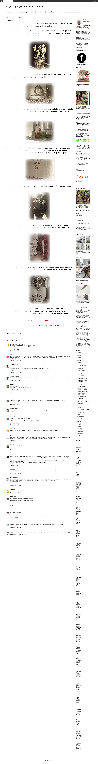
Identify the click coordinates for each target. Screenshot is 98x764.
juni (79, 424)
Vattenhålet (85, 341)
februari (79, 431)
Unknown (11, 428)
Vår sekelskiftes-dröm (14, 408)
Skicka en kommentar (12, 529)
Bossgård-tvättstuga (79, 318)
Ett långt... (78, 603)
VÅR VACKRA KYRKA (82, 391)
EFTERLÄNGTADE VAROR (83, 409)
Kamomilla (12, 489)
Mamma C (12, 354)
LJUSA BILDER (81, 367)
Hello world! (78, 544)
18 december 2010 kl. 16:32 (15, 492)
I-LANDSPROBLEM (82, 370)
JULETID (85, 332)
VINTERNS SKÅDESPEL (83, 389)
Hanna (11, 444)
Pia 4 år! (77, 590)
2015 (78, 354)
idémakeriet (78, 730)
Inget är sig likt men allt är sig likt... (78, 494)
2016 (78, 352)
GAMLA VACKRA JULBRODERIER (82, 405)
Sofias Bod (78, 511)
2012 (78, 359)
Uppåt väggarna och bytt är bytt (78, 445)
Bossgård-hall (85, 313)
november (80, 416)
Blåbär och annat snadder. (78, 475)
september (80, 419)
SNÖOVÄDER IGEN (82, 396)
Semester (83, 338)
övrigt (77, 346)
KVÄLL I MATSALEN (82, 399)
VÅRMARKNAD (78, 344)
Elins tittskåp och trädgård (78, 748)
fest (79, 323)
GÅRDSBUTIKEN (81, 326)
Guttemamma (12, 522)
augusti (79, 421)
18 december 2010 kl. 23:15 (15, 527)
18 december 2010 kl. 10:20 (15, 372)
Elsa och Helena (13, 364)
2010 (78, 362)
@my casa (78, 577)
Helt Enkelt (78, 543)
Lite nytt (77, 470)
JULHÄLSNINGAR (81, 386)
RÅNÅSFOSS (78, 477)
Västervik (84, 344)
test (82, 339)
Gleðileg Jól (78, 699)
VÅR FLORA (86, 343)
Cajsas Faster (12, 416)
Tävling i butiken (79, 340)
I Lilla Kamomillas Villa (78, 655)
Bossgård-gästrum (79, 312)
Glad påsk (78, 616)
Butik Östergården (78, 635)
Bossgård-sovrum (84, 316)
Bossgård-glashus (85, 311)
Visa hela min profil (79, 47)
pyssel (82, 337)
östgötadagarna (86, 345)
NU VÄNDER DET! (81, 377)
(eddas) (11, 398)
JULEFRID (80, 373)
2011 (78, 360)
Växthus (88, 344)
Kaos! (77, 657)
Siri (87, 338)
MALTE (77, 334)
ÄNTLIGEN (80, 414)
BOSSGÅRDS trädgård (82, 320)
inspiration (86, 328)
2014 (78, 355)
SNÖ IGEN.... (80, 403)
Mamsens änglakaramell (78, 518)
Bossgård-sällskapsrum (80, 317)
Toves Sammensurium (78, 536)
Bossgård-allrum (82, 309)
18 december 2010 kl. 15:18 (15, 473)
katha (11, 342)
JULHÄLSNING (81, 375)
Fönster (88, 323)
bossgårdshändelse (79, 321)
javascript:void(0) (78, 332)
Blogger (53, 760)
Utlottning (78, 341)
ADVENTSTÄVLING (82, 407)
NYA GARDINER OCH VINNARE (82, 381)
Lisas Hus (78, 442)
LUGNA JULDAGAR (82, 372)
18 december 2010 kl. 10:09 (15, 350)
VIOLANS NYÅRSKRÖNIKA (83, 365)
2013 (78, 357)
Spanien (77, 339)
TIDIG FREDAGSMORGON (83, 411)
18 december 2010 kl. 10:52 (15, 395)
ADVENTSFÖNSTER (82, 412)
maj (79, 426)
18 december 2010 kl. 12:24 (15, 432)
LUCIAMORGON (81, 393)
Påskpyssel (87, 337)
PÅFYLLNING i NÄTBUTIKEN (84, 401)
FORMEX (83, 323)
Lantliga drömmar (13, 376)
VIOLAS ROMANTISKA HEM (24, 6)
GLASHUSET (78, 325)
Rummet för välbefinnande (78, 718)
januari (79, 433)
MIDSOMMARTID (85, 334)
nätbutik (86, 335)
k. (76, 566)
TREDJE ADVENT (81, 394)
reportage (77, 338)
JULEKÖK (80, 384)
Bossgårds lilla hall (87, 318)
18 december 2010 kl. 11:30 (15, 412)
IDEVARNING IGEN (82, 388)
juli (79, 423)
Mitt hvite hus (12, 496)
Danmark (77, 720)
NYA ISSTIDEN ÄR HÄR (82, 378)
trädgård (86, 339)
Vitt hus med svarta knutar (78, 594)
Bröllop (79, 322)
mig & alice (78, 650)
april (79, 428)
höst (81, 328)
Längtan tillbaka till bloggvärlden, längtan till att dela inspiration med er (78, 676)
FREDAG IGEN (81, 398)
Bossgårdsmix (87, 321)
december (80, 363)
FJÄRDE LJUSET (81, 383)
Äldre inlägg (70, 532)
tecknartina (78, 660)
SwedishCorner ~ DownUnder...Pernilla (17, 511)
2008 (78, 437)
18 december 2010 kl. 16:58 (15, 507)
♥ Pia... (11, 435)
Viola (85, 19)
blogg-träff (83, 307)
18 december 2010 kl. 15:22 (15, 485)
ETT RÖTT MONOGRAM (14, 477)
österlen (79, 345)
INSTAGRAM (78, 329)
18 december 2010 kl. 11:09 (15, 404)
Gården (85, 325)
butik (83, 322)
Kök (89, 332)
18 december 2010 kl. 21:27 (15, 519)
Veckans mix (79, 343)
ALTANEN (77, 307)
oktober (79, 418)
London (79, 333)
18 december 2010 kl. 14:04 (15, 451)
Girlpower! (78, 661)
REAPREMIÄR (81, 368)
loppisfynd (86, 333)
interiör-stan (83, 330)
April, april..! (78, 559)
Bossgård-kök (12, 334)
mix (89, 334)
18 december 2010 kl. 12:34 (15, 440)
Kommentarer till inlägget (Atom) (19, 534)
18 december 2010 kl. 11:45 (15, 424)
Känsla (77, 689)
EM (10, 454)
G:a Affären (78, 558)
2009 (78, 435)
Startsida (40, 532)
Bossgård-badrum (79, 310)
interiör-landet (87, 329)
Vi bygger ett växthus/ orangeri (78, 712)
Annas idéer (78, 563)
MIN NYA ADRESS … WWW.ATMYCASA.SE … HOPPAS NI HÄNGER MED (78, 581)
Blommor (88, 307)
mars (79, 429)
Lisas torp (12, 384)
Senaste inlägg (10, 532)
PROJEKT (77, 337)
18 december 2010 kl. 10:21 (15, 380)
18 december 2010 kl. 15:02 (15, 465)
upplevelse (86, 340)
